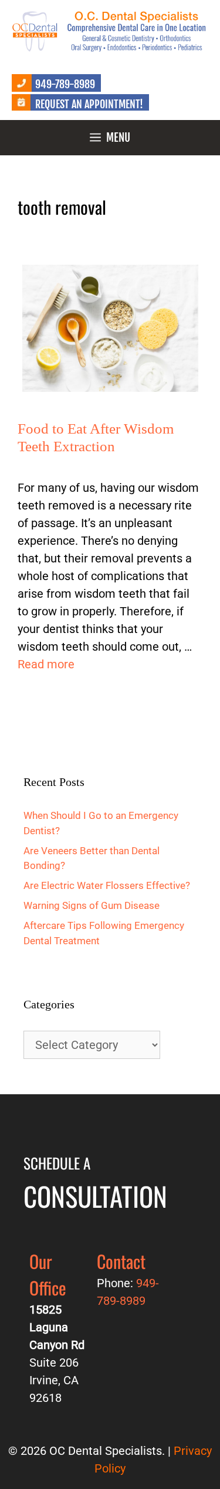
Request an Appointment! (89, 104)
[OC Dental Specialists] (110, 30)
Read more (46, 664)
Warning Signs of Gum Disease (91, 905)
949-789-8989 (65, 84)
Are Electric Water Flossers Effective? (106, 885)
